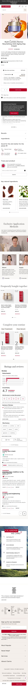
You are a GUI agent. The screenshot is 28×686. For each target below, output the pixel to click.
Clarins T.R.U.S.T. (20, 165)
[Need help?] (25, 678)
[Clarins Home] (6, 6)
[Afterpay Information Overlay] (7, 62)
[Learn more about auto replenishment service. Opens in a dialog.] (12, 74)
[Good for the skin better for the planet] (6, 145)
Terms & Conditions (6, 673)
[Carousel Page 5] (14, 40)
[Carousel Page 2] (11, 40)
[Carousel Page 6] (15, 40)
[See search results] (25, 9)
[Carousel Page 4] (13, 40)
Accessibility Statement (9, 675)
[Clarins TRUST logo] (3, 166)
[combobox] (14, 82)
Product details (5, 55)
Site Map (24, 673)
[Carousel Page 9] (18, 212)
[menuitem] (19, 6)
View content (14, 113)
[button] (14, 133)
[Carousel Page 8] (17, 212)
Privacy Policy (16, 673)
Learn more (3, 599)
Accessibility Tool (20, 675)
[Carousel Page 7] (16, 40)
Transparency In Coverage (14, 678)
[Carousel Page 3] (12, 40)
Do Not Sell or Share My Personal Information (14, 680)
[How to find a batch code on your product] (25, 170)
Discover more (6, 208)
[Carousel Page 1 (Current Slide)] (9, 212)
